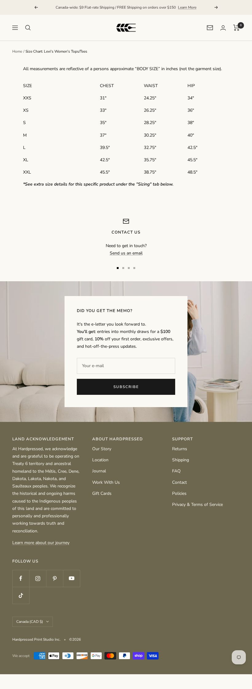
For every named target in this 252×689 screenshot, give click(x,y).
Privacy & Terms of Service (197, 504)
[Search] (28, 27)
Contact (179, 482)
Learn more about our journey (40, 543)
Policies (179, 493)
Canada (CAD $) (29, 621)
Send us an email (126, 253)
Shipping (180, 460)
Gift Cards (102, 493)
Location (100, 460)
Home (17, 51)
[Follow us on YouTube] (71, 578)
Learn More (187, 7)
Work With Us (106, 482)
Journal (99, 471)
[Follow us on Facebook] (20, 578)
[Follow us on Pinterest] (54, 578)
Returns (179, 449)
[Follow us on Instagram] (37, 578)
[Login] (223, 27)
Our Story (101, 449)
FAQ (176, 471)
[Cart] (236, 28)
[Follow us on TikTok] (20, 595)
